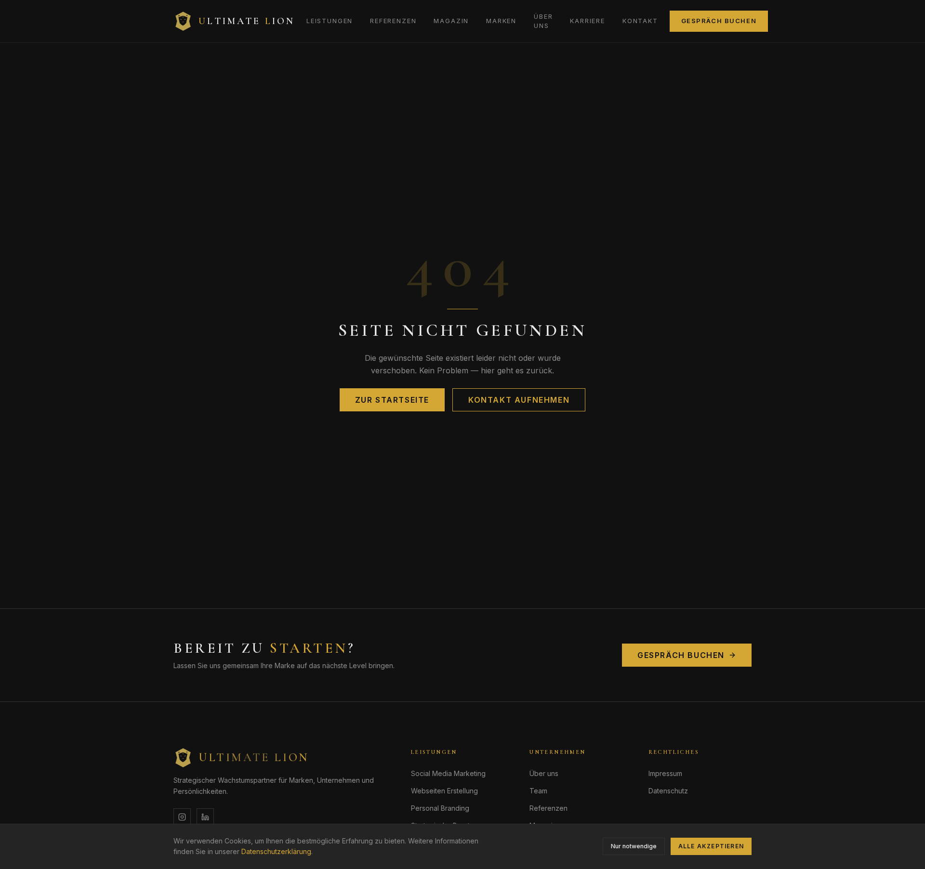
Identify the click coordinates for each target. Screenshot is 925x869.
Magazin (451, 21)
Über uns (543, 21)
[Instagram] (182, 817)
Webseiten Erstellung (444, 791)
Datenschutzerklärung (276, 851)
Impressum (665, 773)
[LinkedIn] (205, 817)
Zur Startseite (392, 400)
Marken (501, 21)
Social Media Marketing (448, 773)
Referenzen (393, 21)
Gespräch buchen (718, 21)
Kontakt (640, 21)
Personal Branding (440, 808)
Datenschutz (668, 791)
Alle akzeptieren (711, 846)
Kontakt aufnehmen (518, 400)
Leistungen (329, 21)
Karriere (587, 21)
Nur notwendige (634, 846)
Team (538, 791)
